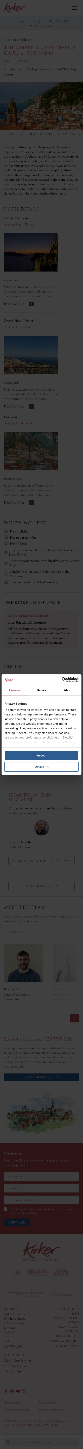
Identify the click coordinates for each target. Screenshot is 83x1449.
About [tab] (68, 690)
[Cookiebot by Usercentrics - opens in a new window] (62, 679)
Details (39, 766)
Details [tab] (41, 690)
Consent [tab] (15, 690)
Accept (41, 755)
